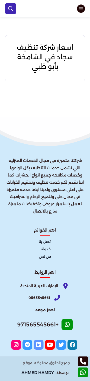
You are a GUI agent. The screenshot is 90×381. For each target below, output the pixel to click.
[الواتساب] (83, 372)
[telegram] (27, 345)
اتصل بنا (45, 242)
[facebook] (72, 345)
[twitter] (61, 345)
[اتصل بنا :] (83, 361)
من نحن (45, 257)
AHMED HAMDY (38, 372)
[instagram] (16, 345)
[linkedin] (39, 345)
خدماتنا (45, 249)
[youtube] (50, 345)
